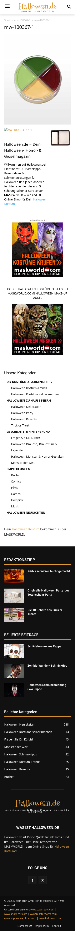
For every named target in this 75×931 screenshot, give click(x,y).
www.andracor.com (15, 914)
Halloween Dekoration (26, 407)
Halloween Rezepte (24, 419)
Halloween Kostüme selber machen (35, 394)
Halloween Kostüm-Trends (29, 388)
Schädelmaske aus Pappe (44, 646)
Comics (16, 481)
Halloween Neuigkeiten (26, 512)
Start (7, 20)
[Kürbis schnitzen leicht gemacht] (14, 576)
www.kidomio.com (50, 918)
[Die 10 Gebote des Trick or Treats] (14, 615)
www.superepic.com (42, 909)
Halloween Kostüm (25, 529)
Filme (14, 488)
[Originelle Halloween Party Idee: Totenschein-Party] (14, 595)
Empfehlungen (18, 469)
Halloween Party (22, 413)
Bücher (16, 475)
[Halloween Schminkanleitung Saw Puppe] (14, 690)
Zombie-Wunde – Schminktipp (47, 665)
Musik (15, 506)
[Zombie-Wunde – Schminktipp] (14, 671)
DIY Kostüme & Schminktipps (29, 382)
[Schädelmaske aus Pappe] (14, 651)
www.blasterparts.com (43, 914)
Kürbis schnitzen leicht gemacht (49, 571)
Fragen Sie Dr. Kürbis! (25, 438)
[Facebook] (32, 880)
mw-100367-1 (22, 20)
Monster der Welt (23, 463)
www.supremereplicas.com (20, 918)
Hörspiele (17, 500)
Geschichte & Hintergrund (28, 432)
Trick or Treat (20, 425)
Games (16, 494)
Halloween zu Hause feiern (29, 400)
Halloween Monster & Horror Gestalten (37, 456)
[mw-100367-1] (37, 123)
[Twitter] (43, 880)
